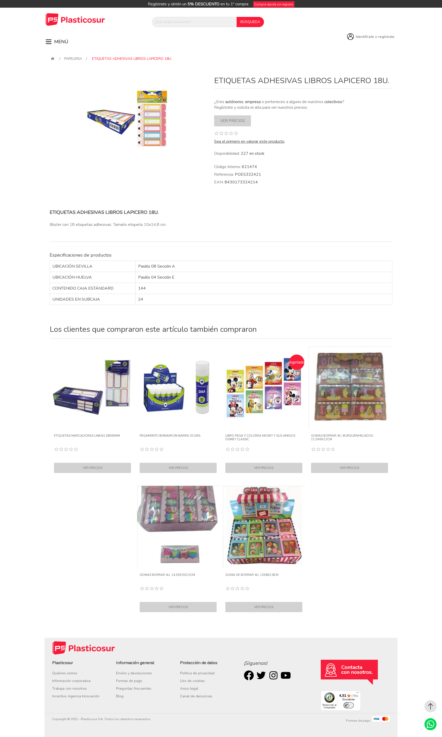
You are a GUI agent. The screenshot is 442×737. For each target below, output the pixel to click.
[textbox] (194, 22)
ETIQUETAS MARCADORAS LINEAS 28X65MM (87, 435)
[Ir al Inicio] (430, 706)
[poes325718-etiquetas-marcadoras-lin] (92, 387)
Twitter (261, 675)
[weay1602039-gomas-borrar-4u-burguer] (349, 387)
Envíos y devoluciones (134, 673)
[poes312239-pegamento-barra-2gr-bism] (178, 387)
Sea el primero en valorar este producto (249, 141)
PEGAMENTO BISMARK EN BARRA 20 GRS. (170, 435)
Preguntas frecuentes (133, 688)
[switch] (349, 705)
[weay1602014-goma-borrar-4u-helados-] (264, 527)
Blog (120, 696)
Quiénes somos (64, 673)
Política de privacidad (197, 673)
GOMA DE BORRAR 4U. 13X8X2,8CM (252, 575)
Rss (273, 675)
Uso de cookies (192, 680)
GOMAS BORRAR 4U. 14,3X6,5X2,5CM (167, 575)
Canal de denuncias (196, 696)
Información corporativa (71, 680)
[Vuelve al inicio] (53, 58)
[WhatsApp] (430, 724)
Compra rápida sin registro (273, 4)
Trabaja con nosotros (69, 688)
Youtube (286, 675)
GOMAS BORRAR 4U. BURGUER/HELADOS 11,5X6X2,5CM (342, 437)
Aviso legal (189, 688)
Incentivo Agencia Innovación (76, 696)
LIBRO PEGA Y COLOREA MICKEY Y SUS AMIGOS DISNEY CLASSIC (260, 437)
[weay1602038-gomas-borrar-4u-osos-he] (178, 527)
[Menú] (358, 694)
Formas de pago (129, 680)
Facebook (249, 675)
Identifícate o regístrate (375, 36)
